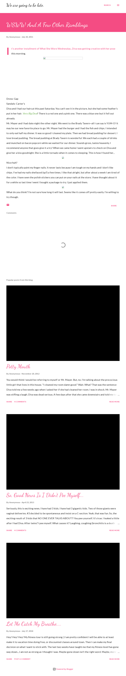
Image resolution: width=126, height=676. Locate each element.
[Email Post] (7, 206)
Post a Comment (22, 659)
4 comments (20, 402)
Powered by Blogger (64, 669)
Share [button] (114, 206)
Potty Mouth (18, 366)
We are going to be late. (25, 5)
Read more (114, 402)
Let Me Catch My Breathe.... (33, 624)
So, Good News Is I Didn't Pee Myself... (45, 495)
